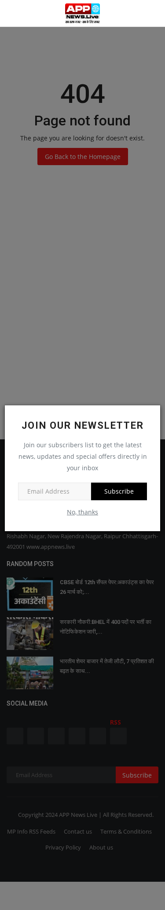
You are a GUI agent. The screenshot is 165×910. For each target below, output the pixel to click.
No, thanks (82, 512)
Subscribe (119, 491)
